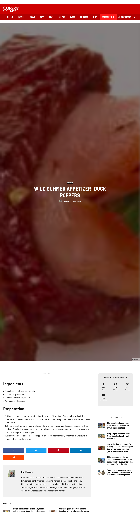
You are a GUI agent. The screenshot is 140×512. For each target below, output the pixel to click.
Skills (32, 17)
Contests (84, 17)
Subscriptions (108, 17)
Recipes (62, 17)
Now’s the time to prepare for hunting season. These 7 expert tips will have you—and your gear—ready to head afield (120, 448)
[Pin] (58, 450)
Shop (95, 17)
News (51, 17)
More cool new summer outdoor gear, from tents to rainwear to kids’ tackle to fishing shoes (120, 472)
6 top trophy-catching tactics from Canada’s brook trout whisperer (119, 436)
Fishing (10, 17)
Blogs (72, 17)
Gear (42, 17)
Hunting (21, 17)
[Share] (13, 450)
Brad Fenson (67, 201)
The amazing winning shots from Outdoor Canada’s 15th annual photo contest (118, 425)
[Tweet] (36, 450)
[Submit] (13, 457)
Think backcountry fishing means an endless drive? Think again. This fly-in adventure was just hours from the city (120, 460)
